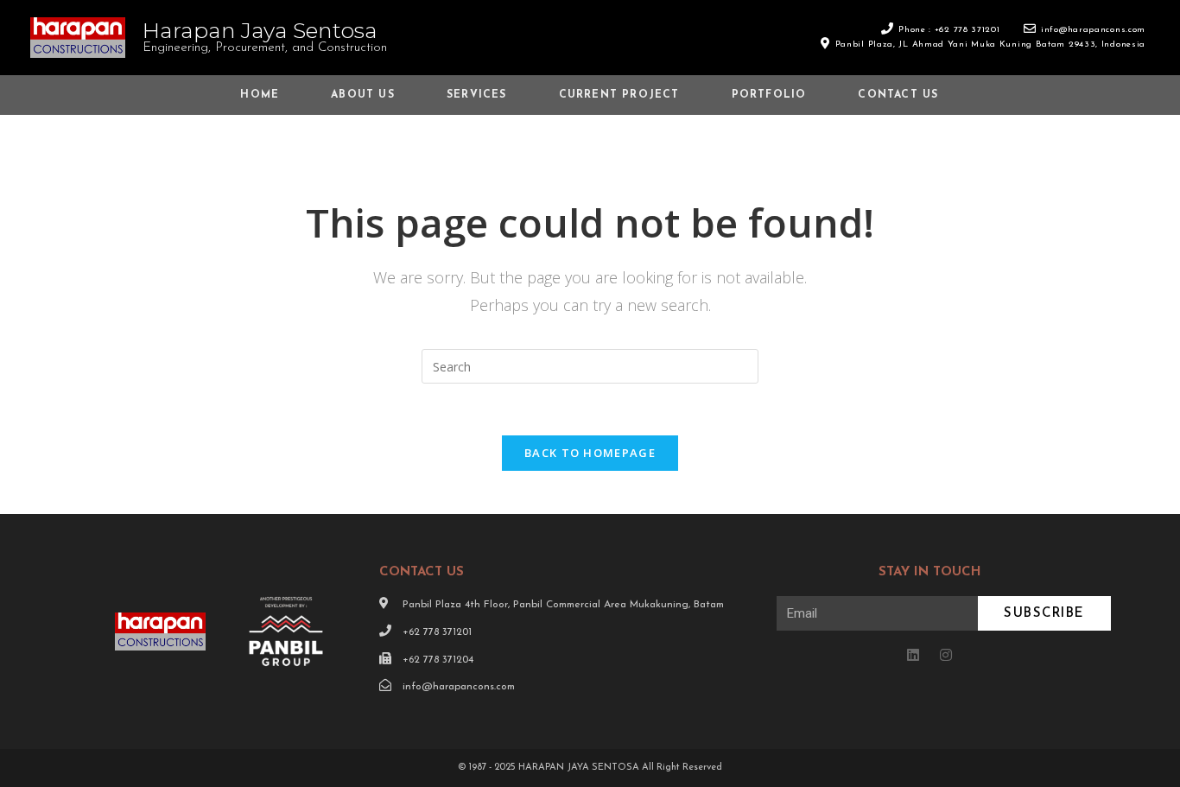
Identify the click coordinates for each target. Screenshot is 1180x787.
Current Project (619, 95)
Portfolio (769, 95)
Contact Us (898, 95)
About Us (363, 95)
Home (259, 95)
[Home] (1011, 144)
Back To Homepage (590, 452)
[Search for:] (590, 365)
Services (477, 95)
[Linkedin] (913, 655)
